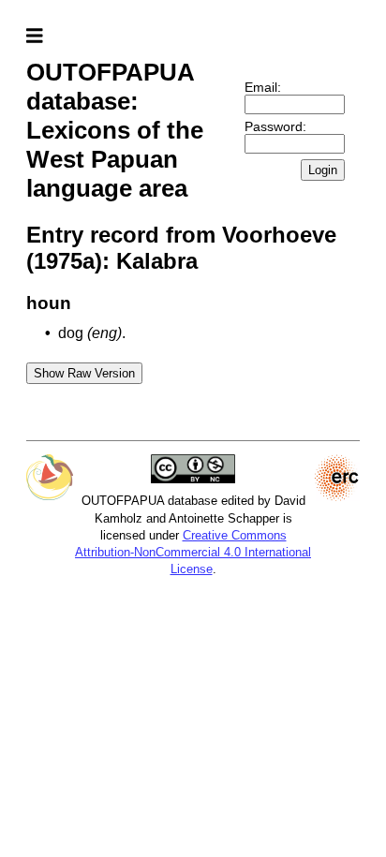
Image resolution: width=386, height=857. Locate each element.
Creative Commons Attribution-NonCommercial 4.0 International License (193, 552)
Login (322, 170)
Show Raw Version (84, 373)
